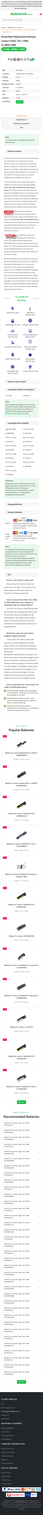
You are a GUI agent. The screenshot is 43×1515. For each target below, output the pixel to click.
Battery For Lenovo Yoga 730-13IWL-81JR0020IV (17, 1174)
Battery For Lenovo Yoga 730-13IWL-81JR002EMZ (17, 1288)
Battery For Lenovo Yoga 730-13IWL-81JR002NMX (17, 1195)
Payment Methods (7, 1435)
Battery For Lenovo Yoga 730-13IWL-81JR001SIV (17, 1238)
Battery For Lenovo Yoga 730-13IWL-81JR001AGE (17, 1373)
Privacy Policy (6, 1473)
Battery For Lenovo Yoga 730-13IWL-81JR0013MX (17, 1302)
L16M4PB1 (26, 395)
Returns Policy (6, 1484)
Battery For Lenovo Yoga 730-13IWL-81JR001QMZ (17, 1153)
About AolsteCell (7, 1463)
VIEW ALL (21, 1102)
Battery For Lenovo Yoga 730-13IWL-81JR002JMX (17, 1316)
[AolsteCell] (21, 14)
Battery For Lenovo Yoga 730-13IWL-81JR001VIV (17, 1217)
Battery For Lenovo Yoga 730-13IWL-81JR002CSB (17, 1345)
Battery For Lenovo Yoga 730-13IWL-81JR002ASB (17, 1181)
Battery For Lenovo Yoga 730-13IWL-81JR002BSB (17, 1138)
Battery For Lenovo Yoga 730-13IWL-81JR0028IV (17, 1309)
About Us (4, 1460)
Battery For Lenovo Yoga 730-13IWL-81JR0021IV (17, 1352)
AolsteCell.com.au (21, 1501)
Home (3, 27)
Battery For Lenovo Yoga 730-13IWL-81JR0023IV (17, 1124)
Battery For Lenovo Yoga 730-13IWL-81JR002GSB (17, 1167)
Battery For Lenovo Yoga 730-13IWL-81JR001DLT (17, 1359)
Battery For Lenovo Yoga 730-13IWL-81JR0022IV (17, 1209)
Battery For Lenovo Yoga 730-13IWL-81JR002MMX (17, 1295)
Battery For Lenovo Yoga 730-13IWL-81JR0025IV (17, 1330)
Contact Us (5, 1415)
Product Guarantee (8, 1452)
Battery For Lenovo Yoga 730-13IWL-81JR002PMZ (17, 1281)
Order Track (5, 1432)
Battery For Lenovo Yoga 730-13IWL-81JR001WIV (17, 1366)
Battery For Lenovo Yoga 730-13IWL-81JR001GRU (17, 1323)
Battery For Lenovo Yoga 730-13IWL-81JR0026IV (17, 1337)
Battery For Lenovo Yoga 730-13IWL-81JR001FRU (17, 1245)
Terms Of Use (5, 1480)
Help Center (5, 1419)
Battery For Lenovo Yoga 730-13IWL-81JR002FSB (17, 1131)
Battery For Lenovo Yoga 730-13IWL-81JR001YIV (17, 1259)
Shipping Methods (7, 1428)
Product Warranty (7, 1456)
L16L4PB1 (8, 395)
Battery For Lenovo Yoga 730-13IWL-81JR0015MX (17, 1160)
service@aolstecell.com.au (10, 1411)
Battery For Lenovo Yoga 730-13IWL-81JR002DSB (17, 1266)
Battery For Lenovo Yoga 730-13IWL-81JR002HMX (17, 1273)
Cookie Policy (6, 1476)
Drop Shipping (6, 1439)
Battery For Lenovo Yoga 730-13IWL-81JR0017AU (17, 1224)
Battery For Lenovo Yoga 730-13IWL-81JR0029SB (17, 1202)
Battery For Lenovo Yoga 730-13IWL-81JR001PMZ (17, 1231)
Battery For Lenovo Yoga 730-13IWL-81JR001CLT (17, 1188)
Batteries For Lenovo (15, 27)
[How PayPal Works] (31, 1495)
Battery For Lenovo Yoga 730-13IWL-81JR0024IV (17, 1252)
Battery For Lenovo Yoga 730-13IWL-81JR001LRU (17, 1145)
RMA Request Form (8, 1408)
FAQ (2, 1404)
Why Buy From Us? (7, 1449)
